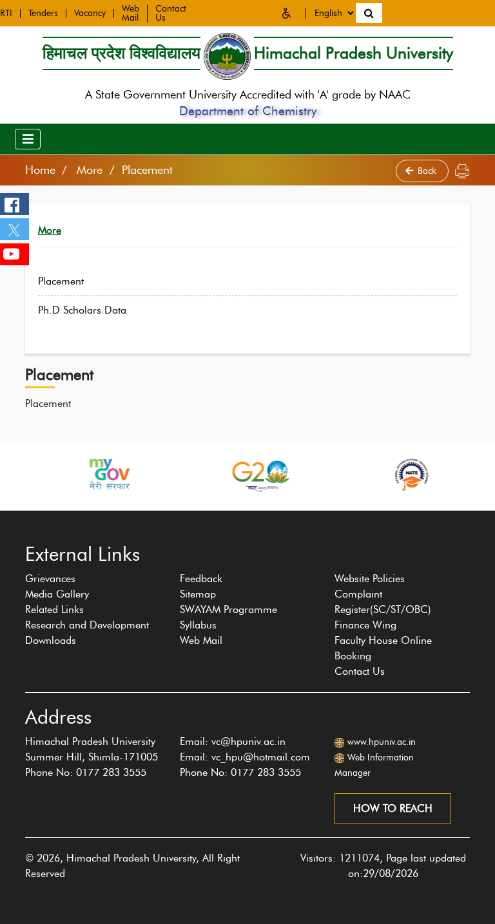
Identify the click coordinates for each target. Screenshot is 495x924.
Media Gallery (57, 594)
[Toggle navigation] (28, 139)
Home (40, 170)
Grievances (50, 578)
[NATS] (363, 474)
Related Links (54, 609)
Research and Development (87, 625)
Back (428, 170)
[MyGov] (60, 474)
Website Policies (370, 578)
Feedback (201, 578)
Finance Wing (365, 625)
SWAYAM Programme (228, 609)
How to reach (392, 808)
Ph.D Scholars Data (82, 310)
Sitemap (198, 594)
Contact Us (360, 671)
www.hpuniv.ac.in (381, 742)
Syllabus (198, 625)
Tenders (43, 13)
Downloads (50, 640)
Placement (61, 281)
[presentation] (18, 517)
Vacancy (90, 13)
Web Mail (130, 14)
